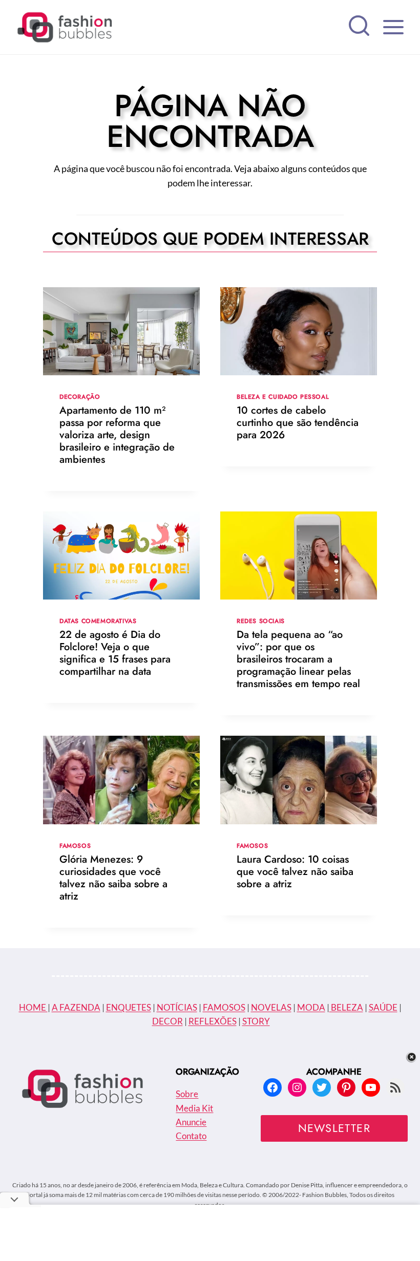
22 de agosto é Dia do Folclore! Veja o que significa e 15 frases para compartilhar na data (115, 653)
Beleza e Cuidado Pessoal (283, 396)
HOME (33, 1007)
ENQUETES (128, 1007)
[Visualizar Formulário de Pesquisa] (359, 27)
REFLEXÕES (212, 1021)
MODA (311, 1007)
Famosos (75, 845)
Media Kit (194, 1108)
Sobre (187, 1093)
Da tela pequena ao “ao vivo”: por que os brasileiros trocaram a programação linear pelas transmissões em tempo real (298, 659)
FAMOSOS (224, 1007)
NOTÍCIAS (177, 1007)
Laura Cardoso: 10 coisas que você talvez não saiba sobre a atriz (295, 871)
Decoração (79, 396)
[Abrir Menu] (393, 27)
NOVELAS (271, 1007)
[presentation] (121, 331)
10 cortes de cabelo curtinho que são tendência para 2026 (298, 422)
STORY (256, 1021)
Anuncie (191, 1122)
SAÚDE (383, 1007)
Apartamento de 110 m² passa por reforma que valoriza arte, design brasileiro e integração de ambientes (117, 435)
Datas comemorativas (97, 620)
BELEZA (346, 1007)
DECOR (167, 1021)
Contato (191, 1135)
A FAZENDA (76, 1007)
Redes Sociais (261, 620)
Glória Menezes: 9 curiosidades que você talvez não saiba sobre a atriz (113, 878)
